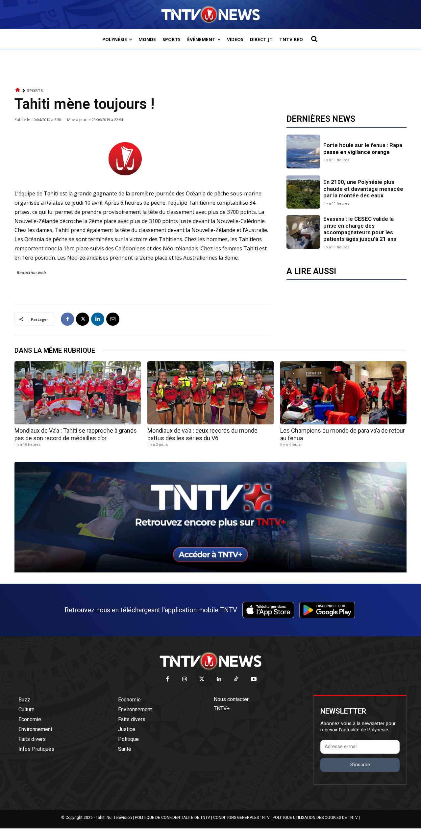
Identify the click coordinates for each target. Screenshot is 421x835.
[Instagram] (185, 679)
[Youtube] (254, 679)
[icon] (17, 90)
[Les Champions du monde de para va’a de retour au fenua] (343, 392)
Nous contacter (231, 699)
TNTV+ (222, 708)
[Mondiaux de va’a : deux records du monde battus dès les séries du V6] (210, 392)
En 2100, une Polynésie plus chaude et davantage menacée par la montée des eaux (363, 189)
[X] (82, 319)
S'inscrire (360, 765)
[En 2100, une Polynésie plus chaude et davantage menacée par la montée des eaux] (303, 192)
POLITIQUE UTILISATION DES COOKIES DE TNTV (315, 817)
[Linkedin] (97, 319)
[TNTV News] (210, 661)
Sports (35, 90)
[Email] (112, 319)
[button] (314, 39)
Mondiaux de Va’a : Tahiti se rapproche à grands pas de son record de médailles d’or (75, 434)
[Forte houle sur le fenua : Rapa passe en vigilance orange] (303, 151)
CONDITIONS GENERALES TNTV (241, 817)
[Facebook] (67, 319)
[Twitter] (202, 679)
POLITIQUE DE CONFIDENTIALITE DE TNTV (172, 817)
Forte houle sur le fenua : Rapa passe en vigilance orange (362, 148)
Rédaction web (31, 272)
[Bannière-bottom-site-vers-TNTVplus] (210, 571)
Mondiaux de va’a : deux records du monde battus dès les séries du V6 (202, 434)
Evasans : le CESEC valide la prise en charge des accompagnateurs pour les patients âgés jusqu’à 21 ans (359, 228)
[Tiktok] (237, 679)
